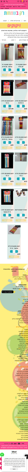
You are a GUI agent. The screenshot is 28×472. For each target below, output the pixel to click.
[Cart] (21, 1)
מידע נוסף (14, 266)
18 (26, 145)
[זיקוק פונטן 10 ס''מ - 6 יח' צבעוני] (7, 204)
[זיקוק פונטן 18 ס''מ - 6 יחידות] (21, 88)
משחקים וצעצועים (21, 417)
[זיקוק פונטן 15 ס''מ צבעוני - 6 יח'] (14, 234)
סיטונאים (7, 8)
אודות (19, 6)
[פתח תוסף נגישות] (26, 457)
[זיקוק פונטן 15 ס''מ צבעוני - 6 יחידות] (7, 135)
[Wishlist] (18, 1)
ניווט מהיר (24, 297)
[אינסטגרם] (4, 1)
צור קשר (15, 6)
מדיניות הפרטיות (17, 466)
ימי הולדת (24, 391)
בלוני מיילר (25, 369)
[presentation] (2, 4)
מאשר (14, 469)
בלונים (26, 329)
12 (26, 181)
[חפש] (24, 1)
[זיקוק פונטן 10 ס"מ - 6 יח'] (7, 95)
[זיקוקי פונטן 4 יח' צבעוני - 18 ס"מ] (7, 60)
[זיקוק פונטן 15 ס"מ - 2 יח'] (21, 161)
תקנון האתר (9, 6)
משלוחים (3, 6)
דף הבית (23, 6)
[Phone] (7, 1)
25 (26, 109)
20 (26, 72)
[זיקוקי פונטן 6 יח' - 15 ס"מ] (21, 59)
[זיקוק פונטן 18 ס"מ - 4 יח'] (7, 168)
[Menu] (27, 1)
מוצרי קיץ (25, 317)
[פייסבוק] (1, 1)
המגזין (2, 8)
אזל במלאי (24, 44)
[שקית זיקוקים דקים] (21, 196)
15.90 (11, 109)
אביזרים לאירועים (22, 327)
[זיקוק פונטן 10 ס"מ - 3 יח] (21, 129)
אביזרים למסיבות (22, 367)
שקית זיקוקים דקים (21, 210)
